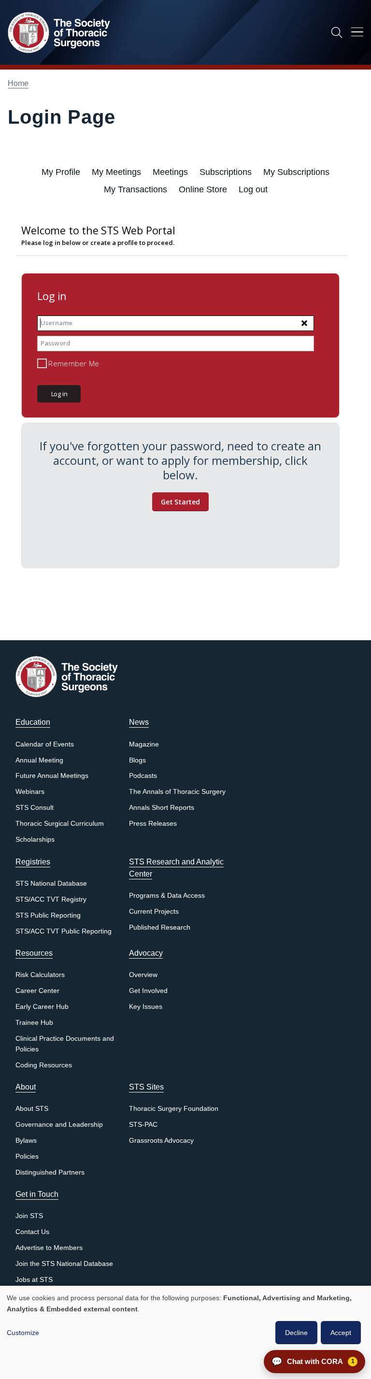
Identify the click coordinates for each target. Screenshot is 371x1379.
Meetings (170, 172)
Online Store (203, 189)
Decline (296, 1332)
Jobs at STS (34, 1279)
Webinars (29, 791)
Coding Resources (43, 1065)
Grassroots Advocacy (161, 1140)
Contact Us (32, 1231)
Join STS (29, 1216)
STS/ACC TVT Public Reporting (63, 931)
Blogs (137, 760)
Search (336, 32)
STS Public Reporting (48, 915)
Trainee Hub (34, 1022)
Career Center (37, 990)
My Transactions (135, 189)
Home (18, 83)
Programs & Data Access (167, 895)
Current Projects (154, 911)
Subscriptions (226, 172)
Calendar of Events (44, 744)
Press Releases (153, 823)
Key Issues (145, 1006)
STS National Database (51, 883)
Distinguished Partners (50, 1172)
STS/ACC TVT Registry (50, 899)
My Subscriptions (296, 172)
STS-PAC (143, 1124)
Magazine (144, 744)
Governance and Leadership (59, 1124)
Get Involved (148, 990)
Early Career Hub (42, 1006)
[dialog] (185, 1332)
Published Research (159, 927)
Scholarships (35, 839)
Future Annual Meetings (51, 775)
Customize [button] (23, 1332)
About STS (31, 1108)
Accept (340, 1332)
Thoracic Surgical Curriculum (59, 823)
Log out (253, 189)
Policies (27, 1156)
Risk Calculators (40, 974)
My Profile (61, 172)
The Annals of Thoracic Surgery (177, 791)
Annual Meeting (39, 760)
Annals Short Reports (161, 807)
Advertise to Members (49, 1247)
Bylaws (26, 1140)
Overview (143, 974)
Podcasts (143, 775)
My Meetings (116, 172)
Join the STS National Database (64, 1263)
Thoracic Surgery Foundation (173, 1108)
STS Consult (34, 807)
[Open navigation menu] (357, 34)
